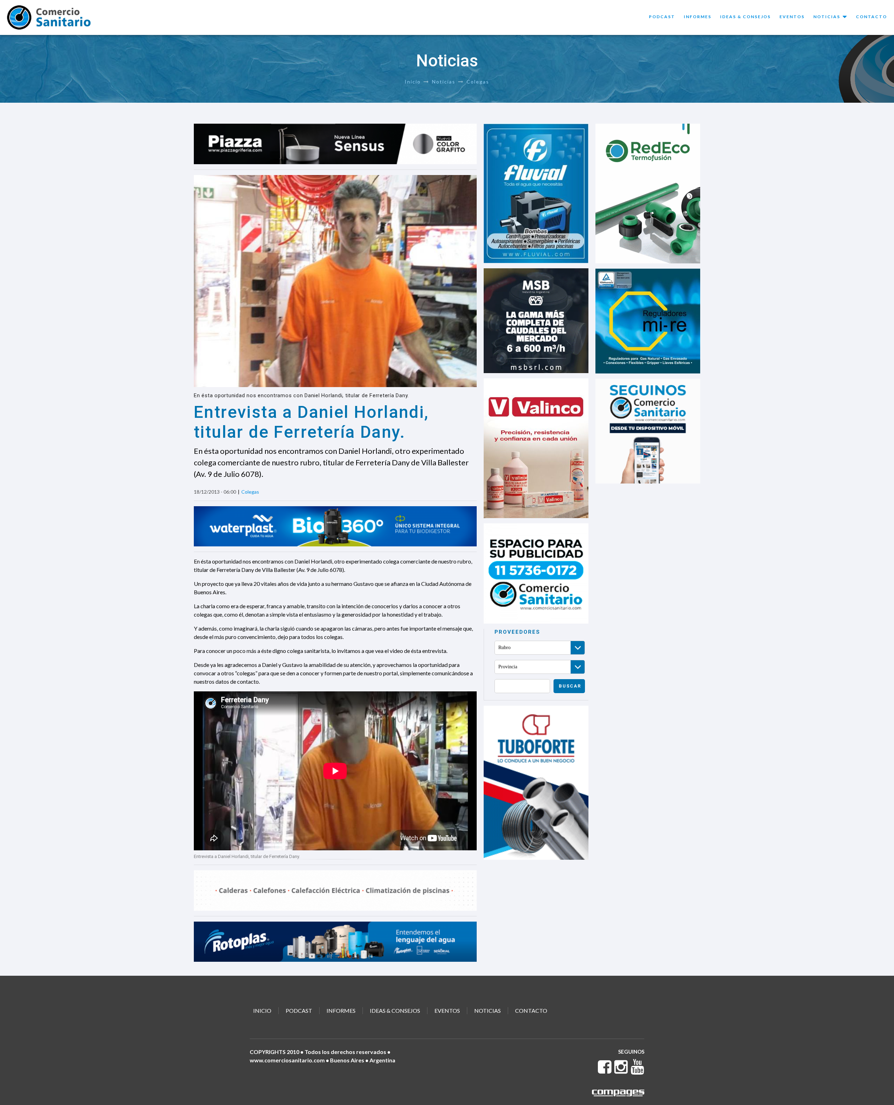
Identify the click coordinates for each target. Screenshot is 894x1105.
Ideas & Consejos (745, 16)
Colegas (478, 82)
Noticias (443, 82)
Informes (697, 16)
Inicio (413, 82)
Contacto (871, 16)
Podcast (662, 16)
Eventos (792, 16)
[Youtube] (637, 1070)
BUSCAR (570, 686)
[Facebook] (605, 1070)
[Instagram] (621, 1070)
